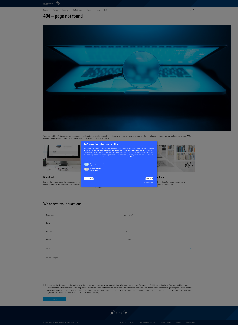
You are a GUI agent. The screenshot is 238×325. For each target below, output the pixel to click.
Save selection (89, 179)
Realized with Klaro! (148, 182)
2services (94, 166)
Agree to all (149, 179)
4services (94, 170)
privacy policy (130, 156)
